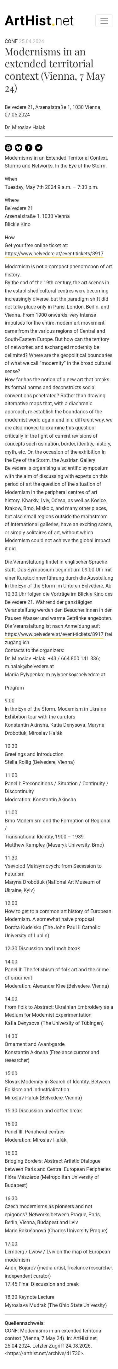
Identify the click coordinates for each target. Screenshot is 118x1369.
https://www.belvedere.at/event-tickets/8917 (54, 254)
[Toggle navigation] (104, 20)
